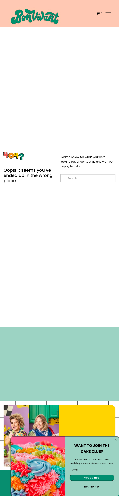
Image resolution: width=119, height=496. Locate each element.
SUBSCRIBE (91, 477)
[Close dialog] (115, 440)
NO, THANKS (92, 486)
